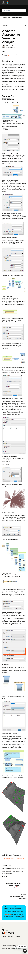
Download (10, 55)
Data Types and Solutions (17, 17)
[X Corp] (4, 876)
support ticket (18, 917)
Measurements (18, 18)
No (18, 886)
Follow (24, 47)
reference (4, 80)
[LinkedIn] (6, 876)
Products (10, 936)
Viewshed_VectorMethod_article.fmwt (13, 54)
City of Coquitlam (13, 870)
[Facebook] (2, 876)
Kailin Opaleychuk (10, 45)
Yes (12, 886)
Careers (4, 938)
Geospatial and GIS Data (8, 18)
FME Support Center (6, 17)
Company (4, 936)
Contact (9, 938)
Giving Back (17, 936)
